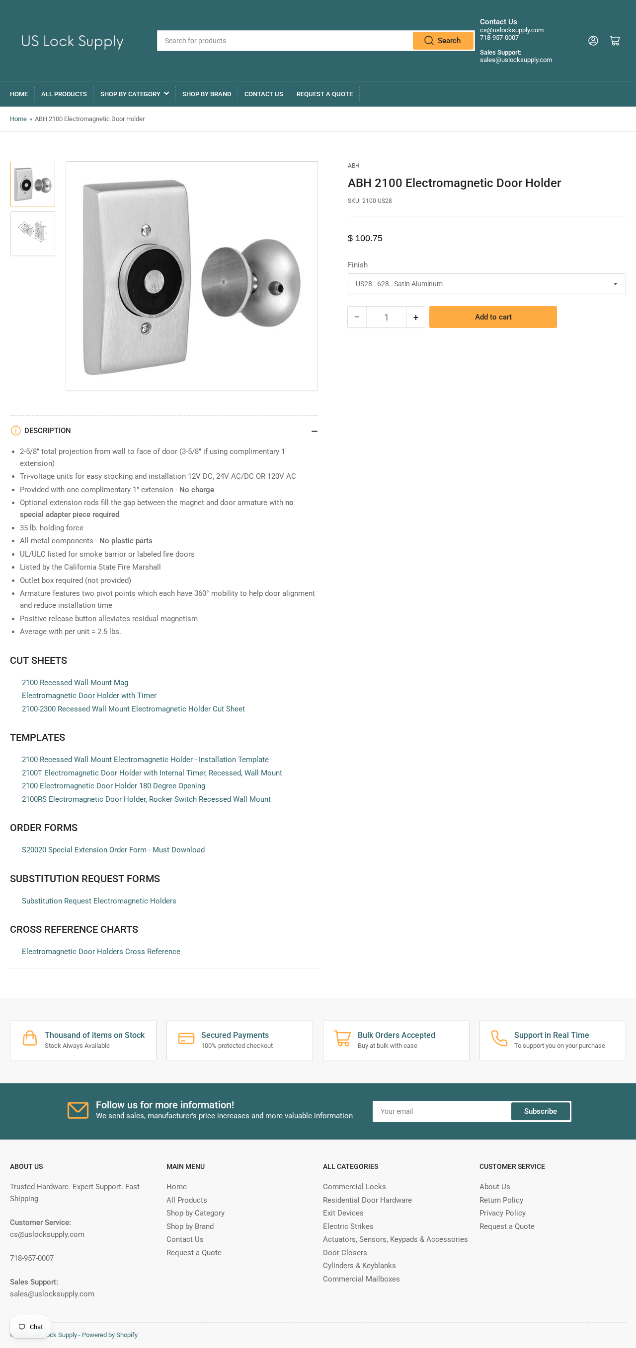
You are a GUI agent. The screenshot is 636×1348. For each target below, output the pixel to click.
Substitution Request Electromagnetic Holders (99, 901)
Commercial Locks (354, 1186)
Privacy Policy (502, 1213)
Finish (358, 264)
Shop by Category (130, 94)
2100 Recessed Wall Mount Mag (75, 682)
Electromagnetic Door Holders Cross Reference (101, 951)
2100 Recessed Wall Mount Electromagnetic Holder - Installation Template (145, 759)
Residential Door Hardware (367, 1200)
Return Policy (501, 1200)
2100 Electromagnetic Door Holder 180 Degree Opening (113, 785)
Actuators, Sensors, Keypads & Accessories (395, 1239)
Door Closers (345, 1252)
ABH (354, 165)
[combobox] (316, 40)
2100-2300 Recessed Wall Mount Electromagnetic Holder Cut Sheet (133, 709)
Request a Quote (325, 94)
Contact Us (263, 94)
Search (449, 40)
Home (19, 94)
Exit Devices (343, 1213)
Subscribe (540, 1111)
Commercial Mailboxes (361, 1279)
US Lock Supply (55, 1335)
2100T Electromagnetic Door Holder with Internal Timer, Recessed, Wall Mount (152, 773)
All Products (64, 94)
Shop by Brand (206, 94)
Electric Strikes (348, 1226)
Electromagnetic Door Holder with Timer (89, 695)
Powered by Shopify (110, 1335)
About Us (494, 1186)
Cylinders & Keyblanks (359, 1265)
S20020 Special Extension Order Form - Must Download (113, 849)
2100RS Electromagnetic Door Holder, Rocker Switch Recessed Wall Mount (146, 799)
